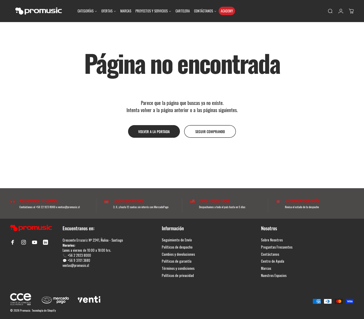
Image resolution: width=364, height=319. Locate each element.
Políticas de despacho (177, 247)
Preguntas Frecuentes (276, 247)
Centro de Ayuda (272, 261)
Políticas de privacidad (178, 275)
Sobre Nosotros (272, 240)
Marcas (266, 268)
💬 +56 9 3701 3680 (76, 260)
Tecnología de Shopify (44, 310)
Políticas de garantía (176, 261)
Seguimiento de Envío (177, 240)
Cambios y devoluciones (178, 254)
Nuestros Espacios (273, 275)
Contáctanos (270, 254)
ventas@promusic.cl (76, 265)
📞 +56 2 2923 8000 (77, 255)
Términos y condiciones (178, 268)
